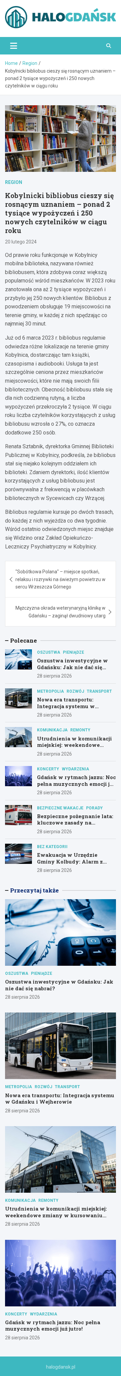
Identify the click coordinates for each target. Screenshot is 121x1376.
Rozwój (75, 691)
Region (13, 182)
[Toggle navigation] (13, 45)
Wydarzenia (75, 769)
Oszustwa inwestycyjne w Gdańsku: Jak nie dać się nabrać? (72, 667)
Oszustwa (48, 652)
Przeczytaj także (34, 890)
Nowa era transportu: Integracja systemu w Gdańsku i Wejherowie (67, 706)
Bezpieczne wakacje (60, 808)
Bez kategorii (52, 846)
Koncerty (48, 769)
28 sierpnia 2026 (54, 676)
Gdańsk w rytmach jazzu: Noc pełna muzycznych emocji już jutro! (76, 784)
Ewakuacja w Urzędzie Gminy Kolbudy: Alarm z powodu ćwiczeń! (70, 861)
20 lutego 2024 (21, 241)
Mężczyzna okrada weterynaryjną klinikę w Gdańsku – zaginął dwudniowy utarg (60, 611)
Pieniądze (73, 652)
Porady (94, 808)
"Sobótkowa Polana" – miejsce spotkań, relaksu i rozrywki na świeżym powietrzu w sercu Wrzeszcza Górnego (60, 579)
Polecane (23, 640)
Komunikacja (52, 730)
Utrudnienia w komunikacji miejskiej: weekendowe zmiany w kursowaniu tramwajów (74, 748)
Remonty (80, 730)
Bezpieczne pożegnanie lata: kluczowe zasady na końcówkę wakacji (75, 823)
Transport (99, 691)
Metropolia (50, 691)
